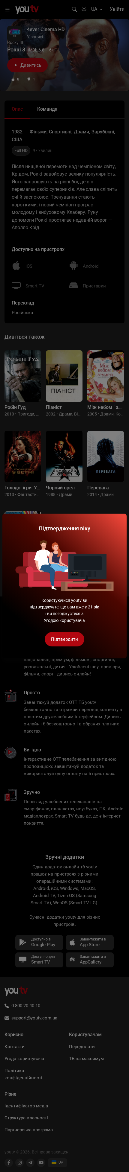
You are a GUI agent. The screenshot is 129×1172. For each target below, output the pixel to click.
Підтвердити (64, 639)
